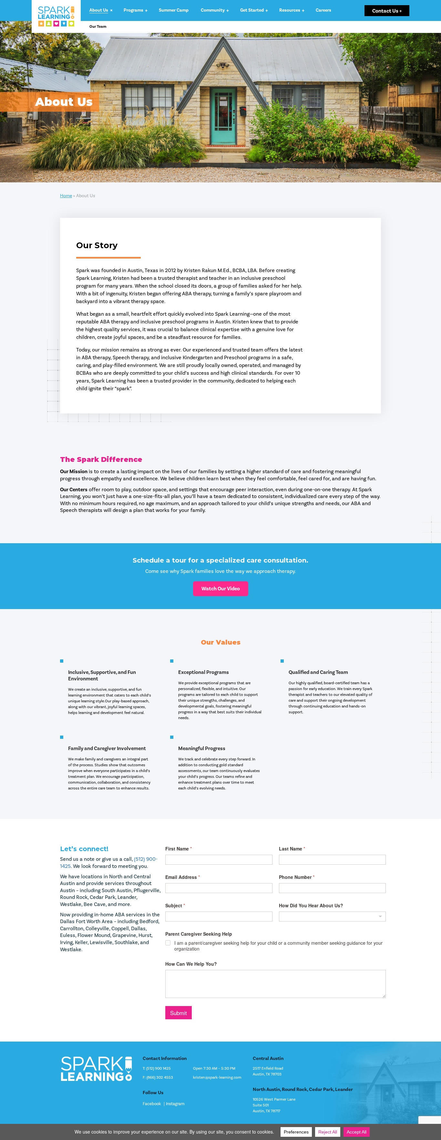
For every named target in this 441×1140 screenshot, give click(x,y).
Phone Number (296, 877)
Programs (133, 10)
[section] (220, 101)
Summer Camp (174, 10)
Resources (289, 10)
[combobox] (332, 916)
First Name (178, 848)
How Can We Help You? (191, 964)
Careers (323, 10)
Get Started (252, 10)
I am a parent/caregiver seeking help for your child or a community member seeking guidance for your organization (278, 946)
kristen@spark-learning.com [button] (217, 1077)
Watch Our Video (220, 588)
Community (213, 10)
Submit (178, 1013)
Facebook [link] (152, 1104)
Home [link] (66, 196)
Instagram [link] (175, 1104)
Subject (175, 905)
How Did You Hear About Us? (311, 905)
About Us (98, 10)
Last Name (292, 848)
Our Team (97, 27)
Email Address (182, 877)
